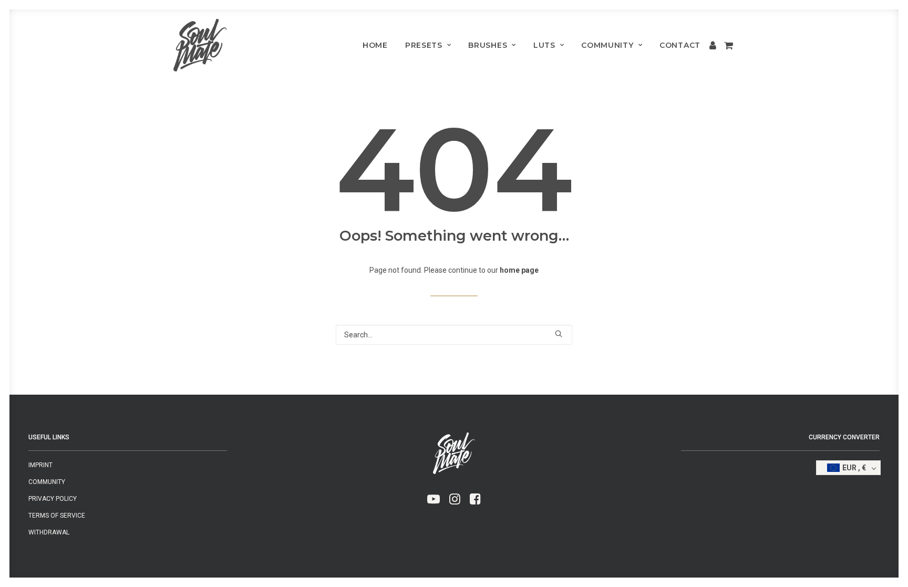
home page (519, 270)
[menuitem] (375, 45)
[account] (713, 45)
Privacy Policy (52, 498)
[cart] (727, 45)
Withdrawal (48, 532)
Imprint (40, 465)
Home (375, 45)
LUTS (544, 45)
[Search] (454, 335)
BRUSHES (487, 45)
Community (607, 45)
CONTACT (679, 45)
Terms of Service (56, 515)
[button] (559, 334)
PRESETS (423, 45)
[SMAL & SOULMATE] (199, 45)
